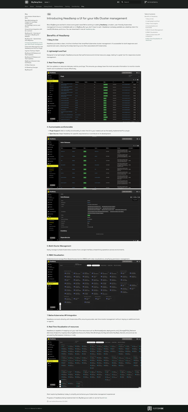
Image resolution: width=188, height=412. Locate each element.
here (105, 398)
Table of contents (150, 14)
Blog (82, 6)
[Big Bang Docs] (26, 2)
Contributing (75, 6)
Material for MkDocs (36, 408)
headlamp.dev (90, 29)
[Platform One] (155, 408)
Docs (26, 6)
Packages (39, 6)
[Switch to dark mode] (118, 2)
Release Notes (58, 6)
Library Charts (48, 6)
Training (67, 6)
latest (47, 2)
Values (32, 6)
